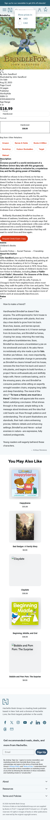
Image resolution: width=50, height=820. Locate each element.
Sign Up (41, 752)
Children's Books (8, 245)
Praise (3, 296)
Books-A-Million (40, 143)
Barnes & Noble (21, 143)
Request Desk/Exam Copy (14, 238)
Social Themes (24, 250)
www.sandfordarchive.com (26, 293)
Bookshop (6, 149)
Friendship (38, 250)
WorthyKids (5, 93)
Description (5, 159)
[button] (25, 71)
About (6, 781)
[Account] (39, 10)
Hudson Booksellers (25, 149)
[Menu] (4, 10)
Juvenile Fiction (7, 250)
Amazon (5, 143)
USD (25, 18)
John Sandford (10, 74)
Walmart (5, 155)
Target (41, 149)
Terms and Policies (12, 795)
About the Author (8, 253)
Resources (8, 788)
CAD (25, 22)
